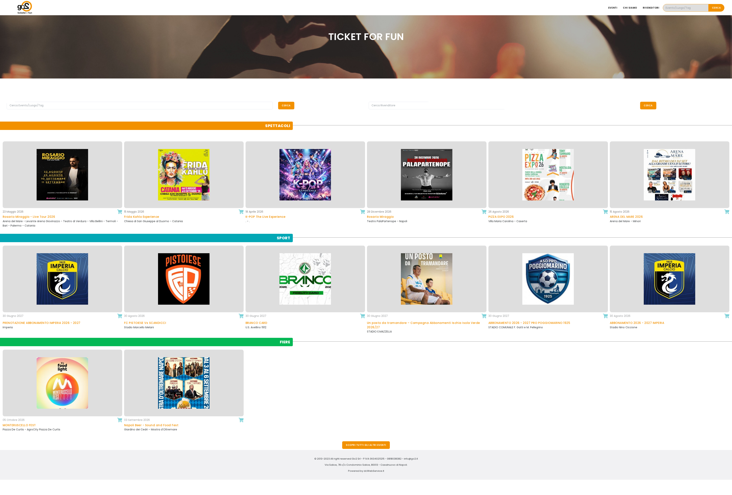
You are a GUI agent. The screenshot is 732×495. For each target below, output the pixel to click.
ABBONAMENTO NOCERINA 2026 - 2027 (673, 323)
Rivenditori (651, 7)
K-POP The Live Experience (169, 217)
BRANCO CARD (170, 323)
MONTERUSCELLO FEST (175, 425)
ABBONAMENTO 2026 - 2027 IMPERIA (550, 323)
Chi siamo (630, 7)
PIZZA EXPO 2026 (404, 217)
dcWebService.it (374, 471)
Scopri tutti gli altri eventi (366, 445)
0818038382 (394, 459)
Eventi (612, 7)
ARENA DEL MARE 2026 (529, 217)
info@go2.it (411, 459)
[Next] (728, 185)
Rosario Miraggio (283, 217)
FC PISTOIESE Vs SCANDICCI (58, 323)
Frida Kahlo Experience (45, 217)
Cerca (716, 7)
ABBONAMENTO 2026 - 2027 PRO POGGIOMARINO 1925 (442, 323)
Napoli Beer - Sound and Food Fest (307, 425)
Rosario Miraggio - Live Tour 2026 (661, 217)
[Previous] (4, 185)
